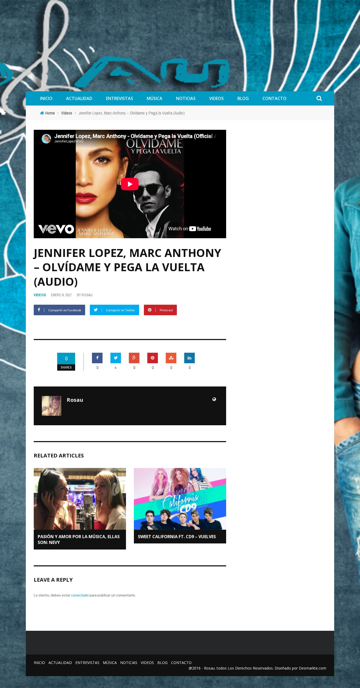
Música (154, 98)
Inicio (46, 98)
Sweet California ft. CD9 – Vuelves (177, 536)
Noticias (186, 98)
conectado (80, 595)
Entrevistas (119, 98)
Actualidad (79, 98)
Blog (243, 98)
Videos (216, 98)
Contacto (274, 98)
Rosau (87, 295)
